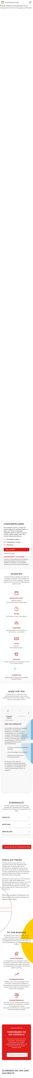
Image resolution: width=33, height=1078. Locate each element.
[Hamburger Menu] (30, 2)
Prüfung (6, 824)
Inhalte (6, 817)
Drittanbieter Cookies (13, 542)
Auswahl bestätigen (9, 553)
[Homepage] (10, 2)
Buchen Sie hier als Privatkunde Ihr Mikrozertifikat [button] (17, 847)
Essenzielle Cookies (12, 539)
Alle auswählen (10, 550)
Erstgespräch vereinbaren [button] (17, 1055)
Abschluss (7, 832)
